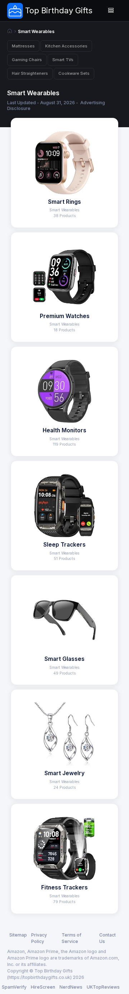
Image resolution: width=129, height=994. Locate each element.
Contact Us (107, 938)
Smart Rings (64, 201)
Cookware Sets (74, 73)
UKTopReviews (103, 987)
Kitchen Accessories (66, 46)
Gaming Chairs (27, 59)
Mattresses (23, 46)
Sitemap (18, 935)
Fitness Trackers (64, 887)
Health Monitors (64, 430)
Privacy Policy (39, 938)
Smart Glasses (64, 658)
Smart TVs (62, 59)
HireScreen (43, 987)
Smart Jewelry (64, 773)
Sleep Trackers (64, 544)
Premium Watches (65, 316)
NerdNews (70, 987)
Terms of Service (71, 938)
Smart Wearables (36, 31)
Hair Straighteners (30, 73)
